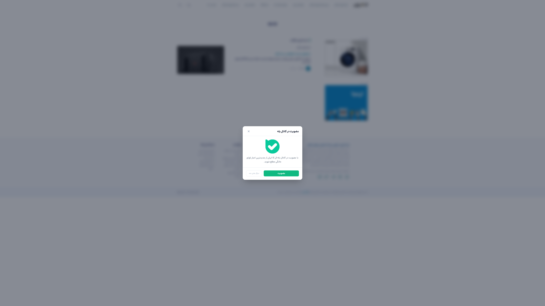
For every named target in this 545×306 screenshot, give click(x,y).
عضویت (281, 173)
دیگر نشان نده (254, 173)
